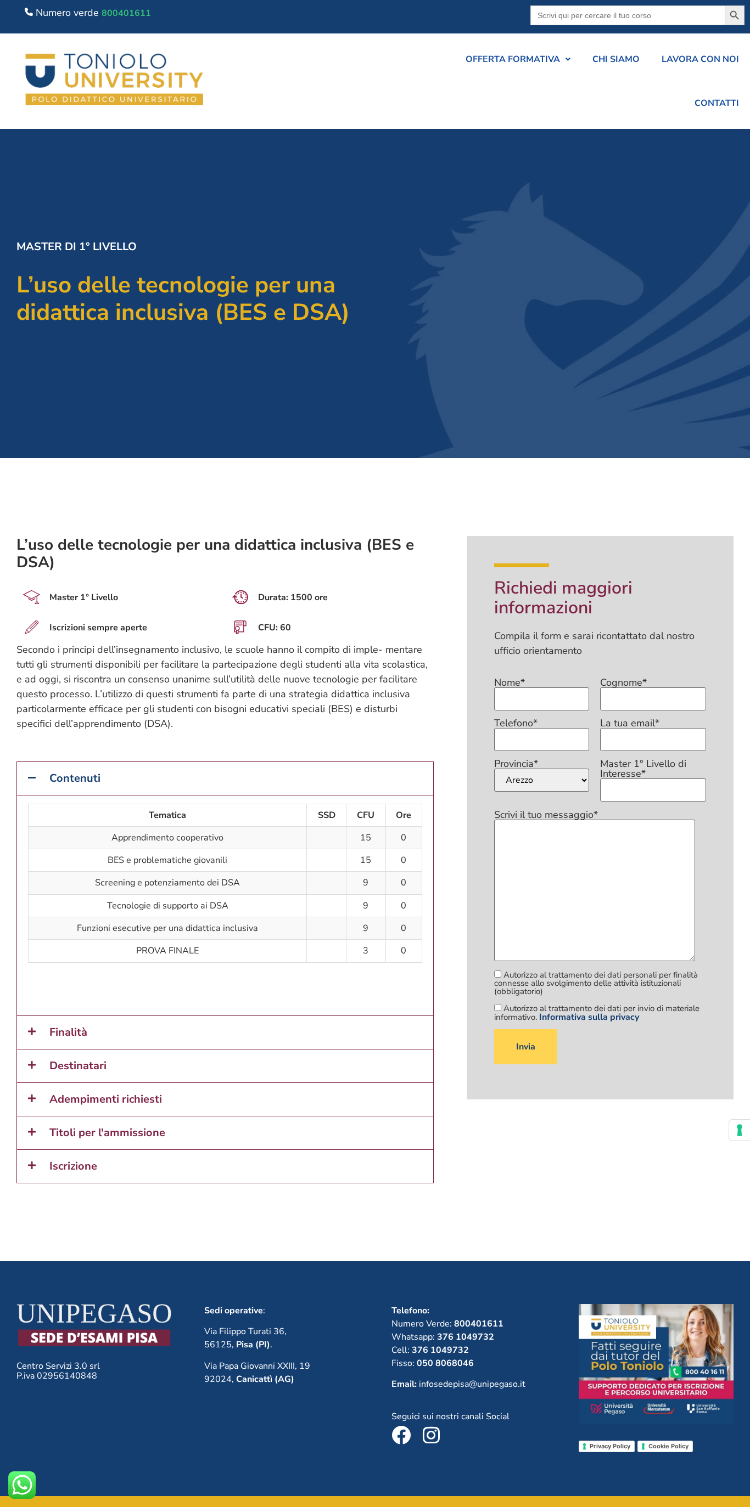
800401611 (126, 13)
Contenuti (74, 778)
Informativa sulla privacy (589, 1017)
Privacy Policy (610, 1446)
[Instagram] (431, 1434)
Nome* (509, 683)
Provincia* (516, 764)
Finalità (68, 1032)
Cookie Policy (668, 1446)
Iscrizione (73, 1166)
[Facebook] (401, 1434)
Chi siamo (616, 59)
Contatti (717, 103)
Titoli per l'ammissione (107, 1132)
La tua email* (629, 724)
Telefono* (516, 724)
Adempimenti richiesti (105, 1099)
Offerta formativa (513, 59)
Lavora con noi (700, 59)
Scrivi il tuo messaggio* (546, 815)
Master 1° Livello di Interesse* (643, 769)
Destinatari (78, 1065)
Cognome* (623, 683)
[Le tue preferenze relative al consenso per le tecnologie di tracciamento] (739, 1130)
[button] (518, 59)
